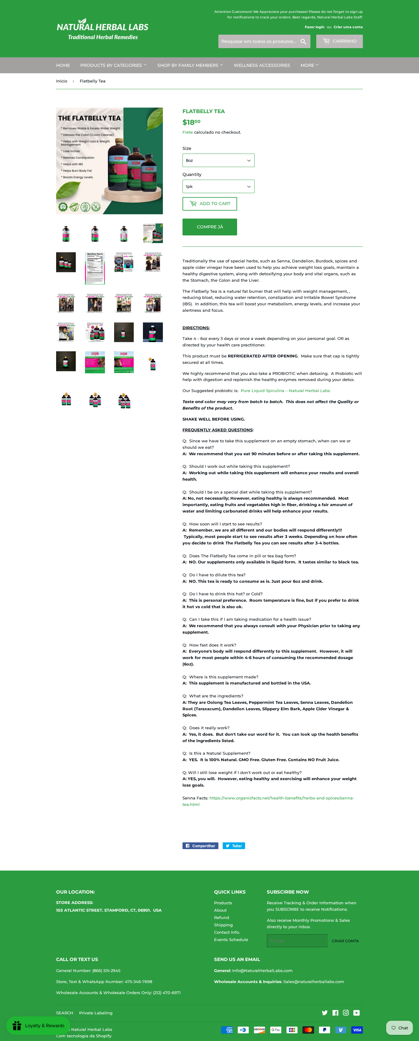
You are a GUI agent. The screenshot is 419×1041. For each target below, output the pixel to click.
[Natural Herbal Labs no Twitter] (325, 1013)
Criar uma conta (348, 27)
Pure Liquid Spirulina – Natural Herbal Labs (285, 390)
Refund (221, 917)
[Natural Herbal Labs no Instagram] (346, 1013)
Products (223, 902)
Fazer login (315, 27)
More (308, 65)
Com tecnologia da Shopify (83, 1035)
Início (61, 80)
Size (187, 148)
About (220, 910)
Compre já (210, 227)
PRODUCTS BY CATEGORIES (111, 65)
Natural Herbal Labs (91, 1029)
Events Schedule (231, 939)
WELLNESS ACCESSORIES (262, 65)
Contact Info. (227, 932)
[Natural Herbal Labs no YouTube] (356, 1013)
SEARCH (64, 1012)
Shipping (223, 924)
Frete (188, 132)
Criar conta (345, 941)
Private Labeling (96, 1012)
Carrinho (344, 41)
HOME (63, 65)
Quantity (192, 174)
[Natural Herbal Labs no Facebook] (335, 1013)
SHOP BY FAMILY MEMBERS (188, 65)
